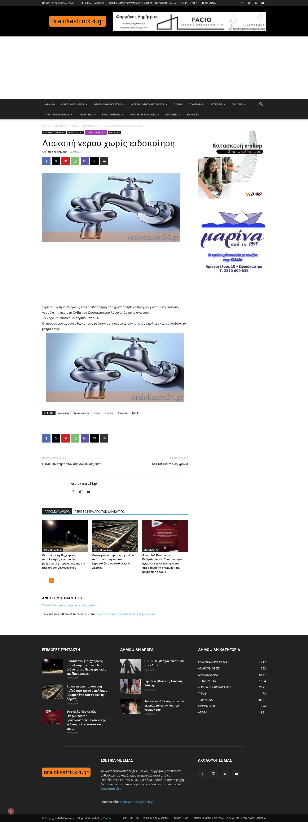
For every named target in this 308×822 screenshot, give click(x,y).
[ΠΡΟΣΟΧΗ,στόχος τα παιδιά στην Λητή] (130, 666)
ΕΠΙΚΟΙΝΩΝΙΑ (208, 2)
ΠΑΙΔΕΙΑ (237, 104)
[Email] (94, 161)
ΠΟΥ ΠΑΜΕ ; (196, 104)
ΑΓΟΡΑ (178, 104)
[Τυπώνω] (104, 161)
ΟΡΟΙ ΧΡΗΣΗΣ (131, 818)
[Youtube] (263, 3)
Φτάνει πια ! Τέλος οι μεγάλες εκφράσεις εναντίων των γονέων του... (165, 705)
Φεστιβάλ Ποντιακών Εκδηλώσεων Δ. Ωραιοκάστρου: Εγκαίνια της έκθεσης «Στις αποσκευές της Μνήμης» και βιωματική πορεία (163, 563)
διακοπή (123, 412)
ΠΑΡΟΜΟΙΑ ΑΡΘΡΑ (57, 511)
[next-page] (51, 580)
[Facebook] (242, 3)
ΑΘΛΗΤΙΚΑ (86, 114)
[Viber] (85, 161)
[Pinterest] (65, 161)
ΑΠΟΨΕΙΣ (171, 114)
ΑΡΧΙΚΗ (50, 104)
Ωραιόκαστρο (81, 412)
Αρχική (46, 126)
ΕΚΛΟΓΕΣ (193, 114)
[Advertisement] (154, 68)
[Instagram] (249, 3)
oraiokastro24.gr (57, 151)
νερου (96, 412)
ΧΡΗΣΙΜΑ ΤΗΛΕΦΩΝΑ (92, 2)
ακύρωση (63, 412)
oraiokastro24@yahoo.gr (137, 802)
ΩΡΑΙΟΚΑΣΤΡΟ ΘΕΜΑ (66, 126)
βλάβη (135, 412)
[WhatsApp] (75, 161)
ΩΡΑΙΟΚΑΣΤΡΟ (91, 126)
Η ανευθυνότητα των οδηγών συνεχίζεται (72, 464)
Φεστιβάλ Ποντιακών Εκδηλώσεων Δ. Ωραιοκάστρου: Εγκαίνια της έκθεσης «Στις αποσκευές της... (86, 720)
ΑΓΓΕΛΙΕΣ (216, 104)
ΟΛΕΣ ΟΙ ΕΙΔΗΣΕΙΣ (72, 104)
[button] (261, 105)
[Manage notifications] (11, 811)
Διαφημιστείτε (111, 789)
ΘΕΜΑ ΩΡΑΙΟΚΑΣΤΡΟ (108, 104)
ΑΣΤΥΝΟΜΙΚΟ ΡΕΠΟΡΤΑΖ (147, 104)
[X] (256, 3)
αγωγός (109, 412)
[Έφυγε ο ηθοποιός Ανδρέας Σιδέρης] (130, 686)
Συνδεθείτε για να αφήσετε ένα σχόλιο (69, 605)
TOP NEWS (114, 132)
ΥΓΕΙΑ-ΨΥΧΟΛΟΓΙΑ (57, 114)
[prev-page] (44, 580)
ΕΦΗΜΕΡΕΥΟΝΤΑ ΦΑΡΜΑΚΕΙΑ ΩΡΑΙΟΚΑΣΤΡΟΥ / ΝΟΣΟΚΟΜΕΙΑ (142, 2)
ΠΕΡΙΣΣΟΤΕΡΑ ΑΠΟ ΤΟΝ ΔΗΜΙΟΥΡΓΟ (99, 511)
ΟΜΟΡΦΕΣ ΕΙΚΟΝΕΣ (143, 114)
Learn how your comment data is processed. (126, 614)
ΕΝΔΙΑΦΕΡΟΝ (111, 114)
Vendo (107, 818)
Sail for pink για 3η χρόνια (170, 464)
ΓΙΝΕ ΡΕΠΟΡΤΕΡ (188, 2)
